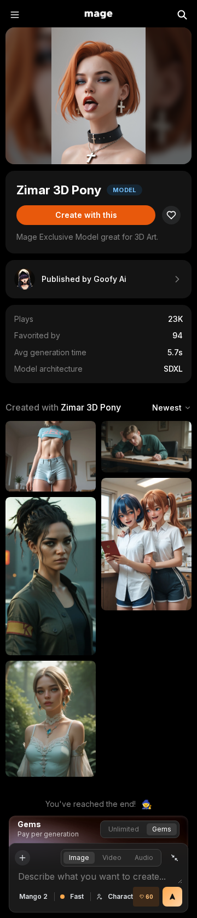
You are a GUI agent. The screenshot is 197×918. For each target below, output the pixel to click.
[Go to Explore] (98, 15)
